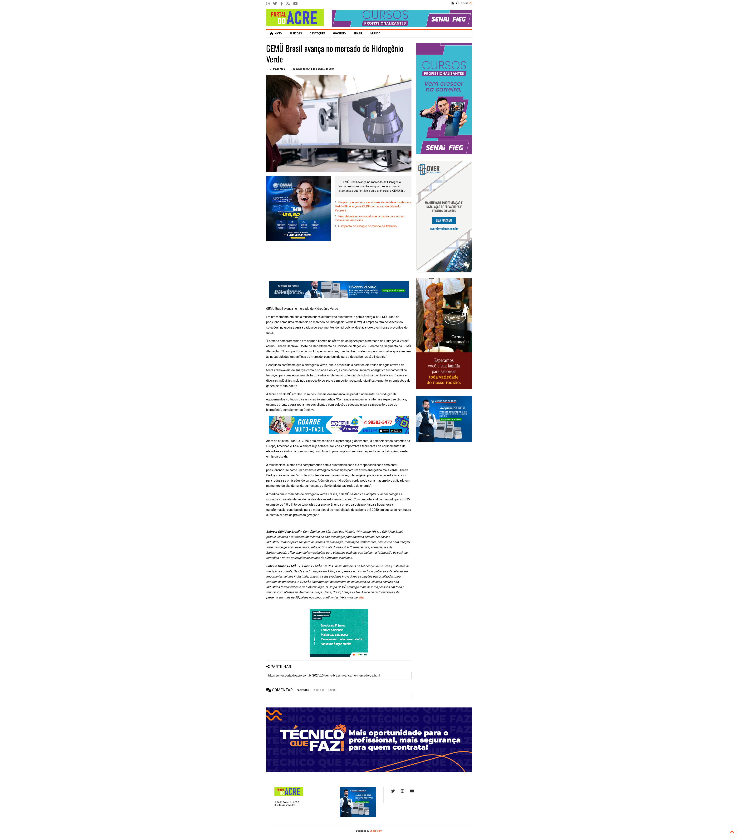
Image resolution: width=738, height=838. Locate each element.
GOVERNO (339, 33)
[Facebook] (281, 3)
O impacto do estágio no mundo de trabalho (367, 226)
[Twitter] (275, 3)
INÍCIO (277, 33)
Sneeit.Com (376, 831)
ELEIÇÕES (295, 33)
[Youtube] (412, 791)
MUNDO (375, 33)
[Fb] (288, 3)
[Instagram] (268, 3)
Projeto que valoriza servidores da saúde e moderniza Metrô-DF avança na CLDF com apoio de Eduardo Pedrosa (373, 206)
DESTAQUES (317, 33)
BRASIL (358, 33)
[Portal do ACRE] (295, 24)
